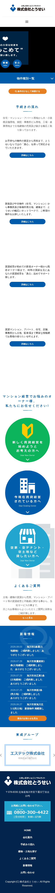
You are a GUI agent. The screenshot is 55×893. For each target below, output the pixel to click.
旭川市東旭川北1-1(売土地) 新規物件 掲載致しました (27, 708)
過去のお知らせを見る (27, 718)
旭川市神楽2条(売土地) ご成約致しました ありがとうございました (26, 694)
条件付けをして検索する (28, 91)
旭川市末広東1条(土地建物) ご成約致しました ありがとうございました (27, 679)
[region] (27, 50)
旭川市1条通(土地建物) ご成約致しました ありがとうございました (27, 651)
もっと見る (27, 618)
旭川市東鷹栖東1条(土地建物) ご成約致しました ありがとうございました (27, 665)
